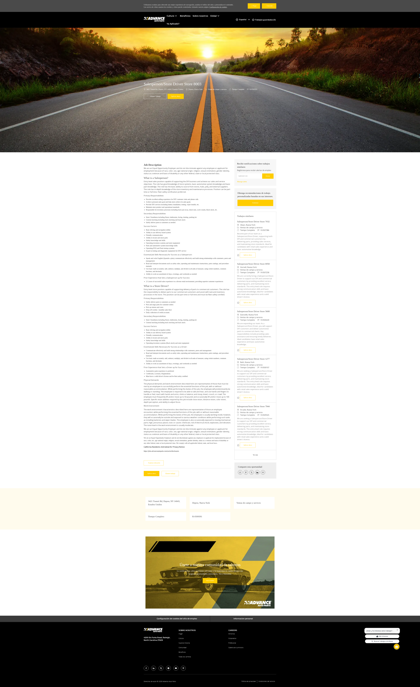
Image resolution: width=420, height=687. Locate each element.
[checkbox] (155, 96)
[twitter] (161, 668)
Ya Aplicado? (173, 24)
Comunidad (182, 647)
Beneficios (185, 16)
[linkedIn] (153, 668)
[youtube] (175, 668)
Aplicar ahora (249, 255)
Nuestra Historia (184, 643)
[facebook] (146, 668)
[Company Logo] (155, 20)
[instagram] (168, 668)
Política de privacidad (249, 681)
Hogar (181, 634)
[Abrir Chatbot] (396, 646)
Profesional (232, 643)
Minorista (231, 634)
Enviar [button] (268, 176)
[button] (176, 96)
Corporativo (232, 638)
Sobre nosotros (200, 16)
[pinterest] (183, 668)
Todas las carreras (185, 657)
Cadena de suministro (235, 647)
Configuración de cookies (218, 7)
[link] (242, 182)
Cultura (181, 638)
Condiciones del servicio (266, 681)
